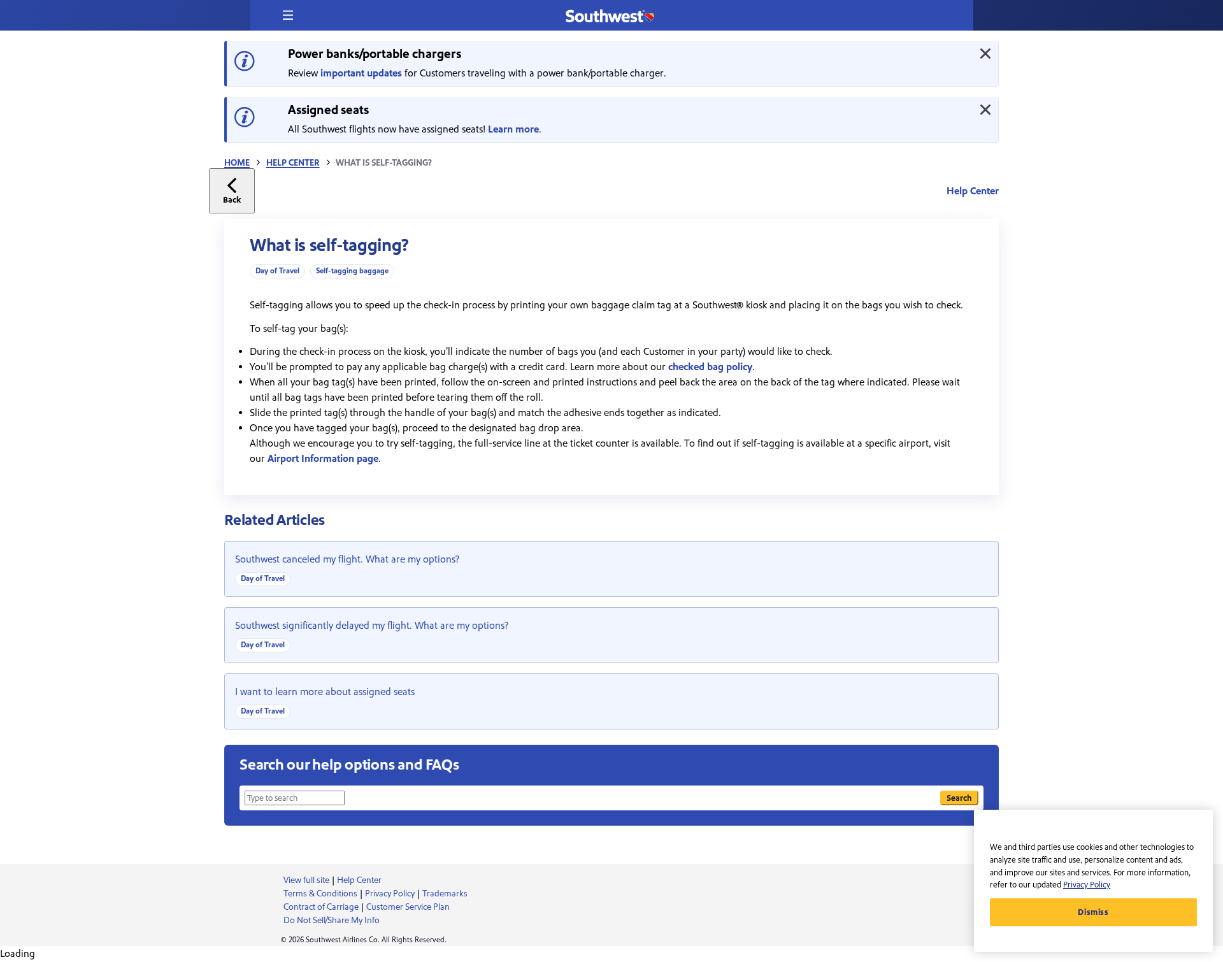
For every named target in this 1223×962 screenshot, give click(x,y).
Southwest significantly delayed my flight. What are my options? (371, 625)
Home (237, 163)
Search (959, 798)
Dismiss (1093, 912)
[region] (1093, 881)
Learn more (513, 129)
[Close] (985, 53)
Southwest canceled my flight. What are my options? (347, 559)
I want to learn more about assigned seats (325, 692)
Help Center (293, 163)
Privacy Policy (1086, 885)
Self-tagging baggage (352, 271)
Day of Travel (277, 271)
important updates (361, 73)
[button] (288, 15)
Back (232, 199)
